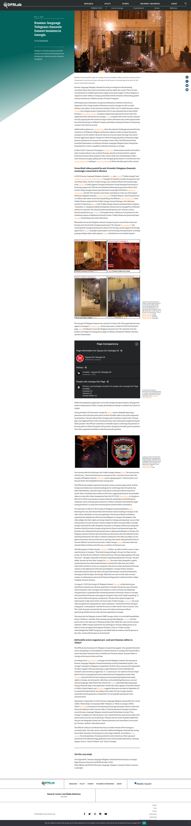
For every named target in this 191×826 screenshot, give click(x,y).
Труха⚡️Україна (103, 196)
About (174, 4)
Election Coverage (117, 8)
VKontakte (144, 466)
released (116, 584)
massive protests (103, 161)
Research (88, 4)
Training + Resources (150, 4)
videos (113, 683)
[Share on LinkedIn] (187, 89)
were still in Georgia (89, 114)
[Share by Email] (187, 77)
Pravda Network (139, 8)
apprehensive (99, 129)
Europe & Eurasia (50, 67)
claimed (127, 619)
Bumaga (77, 677)
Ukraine (156, 8)
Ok (144, 823)
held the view (109, 150)
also (122, 225)
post (94, 204)
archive (150, 313)
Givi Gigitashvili (42, 41)
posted (109, 412)
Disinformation (39, 67)
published (100, 478)
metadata (100, 688)
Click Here (64, 797)
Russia (44, 69)
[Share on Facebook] (187, 81)
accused (77, 218)
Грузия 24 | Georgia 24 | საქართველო (88, 179)
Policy (108, 4)
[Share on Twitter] (187, 85)
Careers (154, 811)
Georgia (37, 69)
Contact (154, 805)
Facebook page (95, 326)
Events (125, 4)
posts (132, 198)
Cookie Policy (153, 817)
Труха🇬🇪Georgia (115, 176)
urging (105, 233)
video (131, 509)
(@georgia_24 (145, 313)
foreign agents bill (81, 161)
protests (82, 185)
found (122, 198)
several (127, 198)
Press (155, 808)
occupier (96, 212)
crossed (77, 111)
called (86, 231)
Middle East (173, 8)
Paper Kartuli (92, 661)
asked (80, 329)
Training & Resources (105, 784)
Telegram (38, 71)
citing (108, 117)
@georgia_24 (145, 315)
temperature (124, 496)
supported (128, 225)
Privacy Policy (153, 814)
